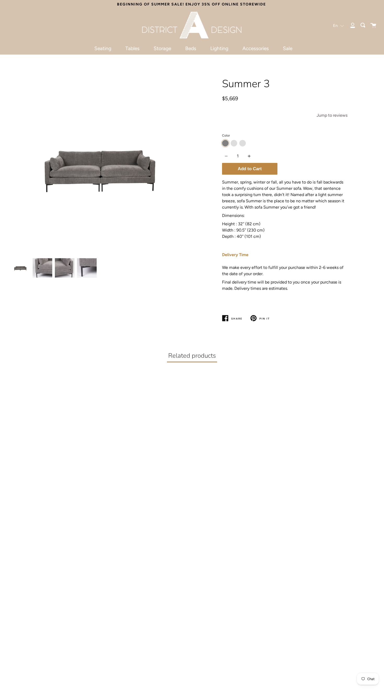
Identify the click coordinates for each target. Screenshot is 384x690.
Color (226, 135)
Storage (162, 48)
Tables (132, 48)
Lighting (219, 48)
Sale (287, 48)
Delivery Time (235, 254)
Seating (102, 48)
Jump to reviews (332, 115)
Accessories (255, 48)
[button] (338, 25)
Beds (190, 48)
